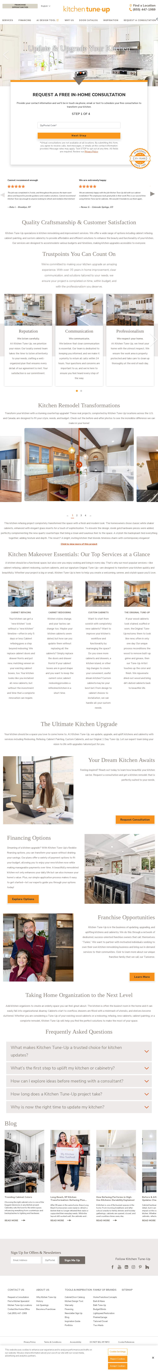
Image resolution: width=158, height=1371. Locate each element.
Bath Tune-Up (99, 1305)
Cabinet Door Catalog (75, 1297)
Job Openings (42, 1305)
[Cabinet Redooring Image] (60, 594)
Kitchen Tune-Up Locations (20, 1305)
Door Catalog (88, 20)
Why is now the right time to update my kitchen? (57, 1107)
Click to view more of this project (79, 544)
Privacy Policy (91, 151)
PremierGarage (100, 1317)
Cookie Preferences (126, 1342)
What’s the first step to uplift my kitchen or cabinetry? (63, 1068)
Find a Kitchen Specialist (18, 1301)
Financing (25, 20)
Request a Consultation (18, 1297)
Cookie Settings (118, 1351)
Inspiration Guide (72, 1321)
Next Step (79, 135)
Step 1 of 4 (81, 114)
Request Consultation (135, 819)
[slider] (79, 55)
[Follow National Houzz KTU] (147, 1267)
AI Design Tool (46, 20)
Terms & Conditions (52, 1342)
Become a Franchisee (45, 1309)
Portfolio (69, 1325)
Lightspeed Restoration (103, 1313)
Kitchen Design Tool (74, 1301)
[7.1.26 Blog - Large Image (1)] (116, 1161)
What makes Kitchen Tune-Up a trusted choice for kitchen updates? (66, 1051)
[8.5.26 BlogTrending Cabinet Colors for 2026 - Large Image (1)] (24, 1161)
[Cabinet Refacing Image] (21, 594)
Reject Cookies (117, 1359)
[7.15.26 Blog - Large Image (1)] (70, 1161)
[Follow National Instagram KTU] (133, 1267)
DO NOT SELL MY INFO (100, 1342)
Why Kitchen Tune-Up (46, 1297)
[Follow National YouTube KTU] (119, 1267)
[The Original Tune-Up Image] (137, 594)
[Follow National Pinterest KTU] (140, 1267)
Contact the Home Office (19, 1309)
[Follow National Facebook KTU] (112, 1267)
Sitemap (127, 1290)
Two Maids (98, 1325)
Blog (67, 1317)
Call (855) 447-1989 (17, 1313)
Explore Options (23, 899)
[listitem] (28, 340)
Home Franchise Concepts (105, 1297)
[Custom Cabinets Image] (98, 594)
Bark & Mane (99, 1301)
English (44, 6)
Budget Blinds (99, 1309)
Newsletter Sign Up (73, 1313)
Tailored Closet (100, 1321)
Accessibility (75, 1342)
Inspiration (110, 20)
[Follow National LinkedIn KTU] (126, 1267)
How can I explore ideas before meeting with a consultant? (67, 1081)
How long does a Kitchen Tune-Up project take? (56, 1094)
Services (7, 20)
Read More (16, 1221)
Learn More (142, 977)
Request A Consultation (140, 20)
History (39, 1301)
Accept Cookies (117, 1366)
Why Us (69, 20)
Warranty (69, 1305)
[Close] (153, 1357)
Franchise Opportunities (20, 6)
